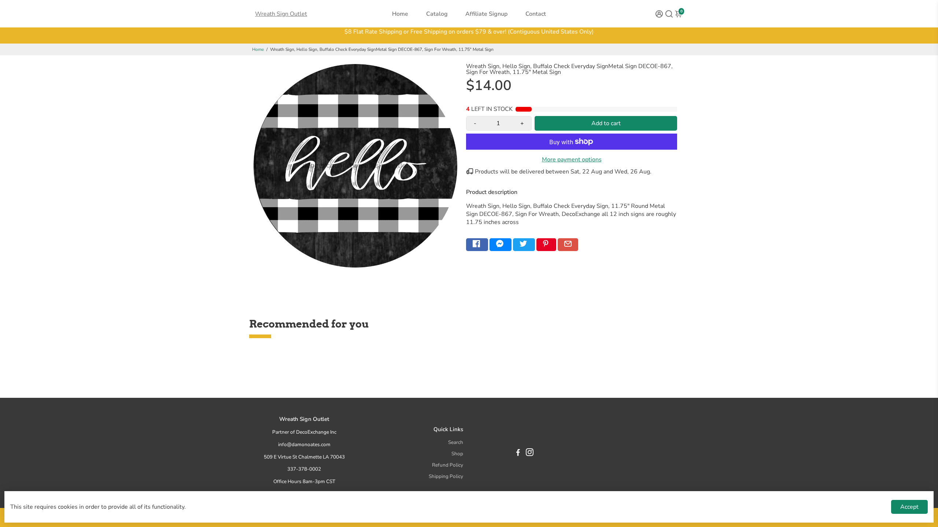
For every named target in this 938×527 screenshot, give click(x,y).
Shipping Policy (446, 476)
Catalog (437, 14)
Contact (535, 14)
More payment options (572, 160)
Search (455, 442)
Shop (457, 453)
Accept (909, 507)
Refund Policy (447, 464)
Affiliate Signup (486, 14)
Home (400, 14)
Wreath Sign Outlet (281, 14)
